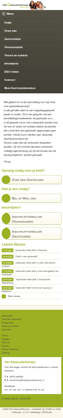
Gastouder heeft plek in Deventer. (25, 250)
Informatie (11, 63)
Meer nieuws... (15, 296)
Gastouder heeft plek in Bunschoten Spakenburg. (26, 281)
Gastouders (12, 39)
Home (7, 22)
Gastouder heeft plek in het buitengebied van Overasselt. (30, 272)
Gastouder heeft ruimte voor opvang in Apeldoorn (27, 289)
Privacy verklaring (10, 349)
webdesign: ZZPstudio (41, 412)
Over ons (10, 31)
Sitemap (6, 352)
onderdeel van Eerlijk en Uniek (46, 408)
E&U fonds (11, 71)
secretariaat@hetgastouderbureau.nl (27, 380)
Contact (9, 80)
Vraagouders (13, 47)
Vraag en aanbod (16, 55)
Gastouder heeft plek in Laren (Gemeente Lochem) (28, 264)
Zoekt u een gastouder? (20, 256)
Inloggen (6, 339)
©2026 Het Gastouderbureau (16, 408)
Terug (7, 161)
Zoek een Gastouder (11, 319)
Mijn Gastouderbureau (20, 88)
